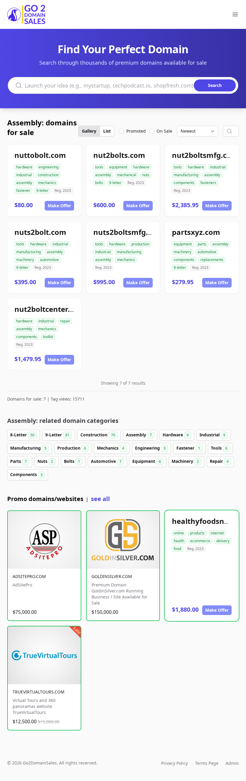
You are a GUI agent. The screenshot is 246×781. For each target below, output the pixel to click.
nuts (145, 174)
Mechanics (110, 448)
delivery (223, 540)
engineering (48, 167)
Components (26, 474)
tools (99, 167)
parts (202, 244)
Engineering (150, 448)
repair (65, 321)
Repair (219, 461)
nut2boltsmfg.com (205, 155)
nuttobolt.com (40, 155)
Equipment (146, 461)
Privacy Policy (174, 763)
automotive (49, 259)
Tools (219, 448)
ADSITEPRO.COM (29, 576)
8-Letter (22, 435)
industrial (24, 174)
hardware (24, 167)
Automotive (106, 461)
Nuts (45, 461)
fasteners (208, 182)
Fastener (188, 448)
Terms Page (206, 763)
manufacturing (186, 174)
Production (71, 448)
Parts (18, 461)
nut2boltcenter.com (49, 309)
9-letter (42, 190)
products (197, 533)
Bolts (72, 461)
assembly (24, 182)
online (179, 533)
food (177, 548)
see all (100, 499)
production (140, 244)
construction (48, 174)
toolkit (48, 336)
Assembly (139, 435)
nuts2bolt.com (40, 232)
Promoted (136, 131)
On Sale (164, 131)
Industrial (212, 435)
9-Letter (57, 435)
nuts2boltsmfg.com (128, 232)
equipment (118, 167)
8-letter (180, 267)
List (107, 131)
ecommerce (200, 540)
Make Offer (59, 205)
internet (217, 533)
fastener (23, 190)
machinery (25, 259)
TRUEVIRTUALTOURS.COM (38, 692)
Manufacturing (28, 448)
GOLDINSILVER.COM (112, 576)
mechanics (47, 182)
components (184, 182)
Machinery (185, 461)
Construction (97, 435)
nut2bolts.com (119, 155)
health (179, 540)
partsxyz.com (196, 232)
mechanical (126, 174)
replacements (212, 259)
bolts (99, 182)
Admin (232, 763)
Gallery (89, 131)
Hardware (176, 435)
